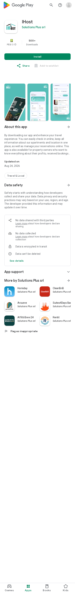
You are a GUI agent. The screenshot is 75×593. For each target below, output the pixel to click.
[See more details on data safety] (16, 260)
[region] (37, 42)
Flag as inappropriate (21, 331)
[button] (15, 44)
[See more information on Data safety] (68, 185)
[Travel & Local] (15, 175)
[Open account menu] (68, 5)
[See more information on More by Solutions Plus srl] (68, 280)
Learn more (21, 223)
